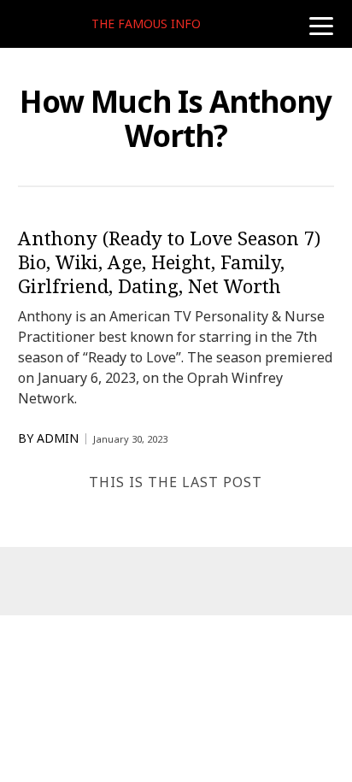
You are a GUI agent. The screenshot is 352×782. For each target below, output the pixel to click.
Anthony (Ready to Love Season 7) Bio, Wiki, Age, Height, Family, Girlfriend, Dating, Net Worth (169, 261)
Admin (58, 438)
